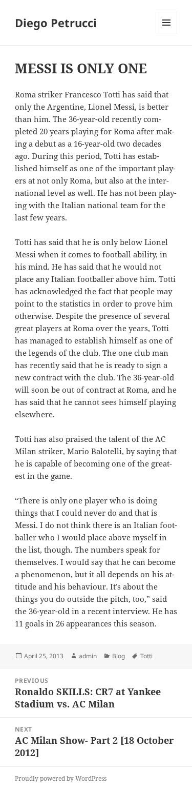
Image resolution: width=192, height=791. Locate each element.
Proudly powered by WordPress (60, 778)
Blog (118, 656)
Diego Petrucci (56, 22)
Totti (146, 656)
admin (88, 656)
